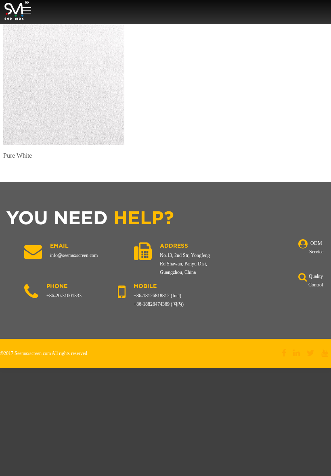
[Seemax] (16, 10)
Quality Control (315, 280)
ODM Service (316, 247)
